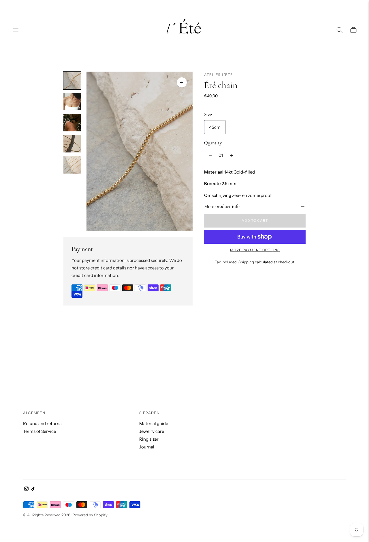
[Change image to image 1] (72, 80)
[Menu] (16, 30)
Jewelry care (151, 431)
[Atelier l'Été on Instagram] (26, 489)
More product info (222, 206)
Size (208, 115)
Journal (146, 447)
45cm (215, 127)
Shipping (246, 262)
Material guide (153, 423)
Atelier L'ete (218, 74)
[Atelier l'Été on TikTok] (33, 489)
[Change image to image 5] (72, 165)
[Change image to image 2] (72, 101)
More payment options (255, 250)
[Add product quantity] (231, 155)
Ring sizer (149, 439)
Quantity (213, 143)
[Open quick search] (340, 30)
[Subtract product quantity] (210, 155)
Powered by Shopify (90, 515)
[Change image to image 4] (72, 143)
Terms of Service (39, 431)
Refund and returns (42, 423)
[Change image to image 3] (72, 122)
